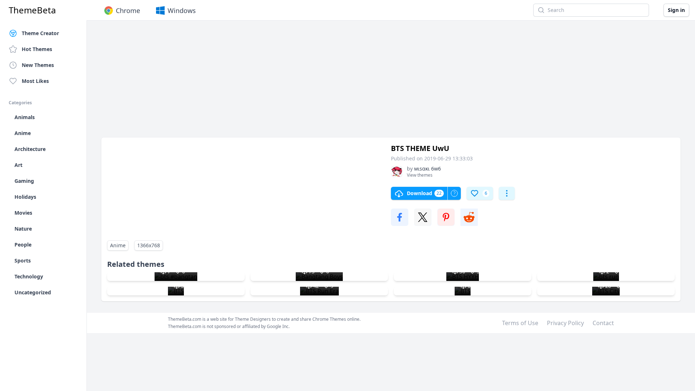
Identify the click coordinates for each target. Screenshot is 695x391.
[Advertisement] (318, 82)
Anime (118, 245)
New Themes (38, 65)
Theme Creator (40, 33)
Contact (603, 323)
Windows (182, 10)
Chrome (128, 10)
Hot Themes (37, 49)
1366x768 (148, 245)
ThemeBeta (32, 10)
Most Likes (35, 80)
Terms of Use (520, 323)
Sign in (676, 10)
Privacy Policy (565, 323)
